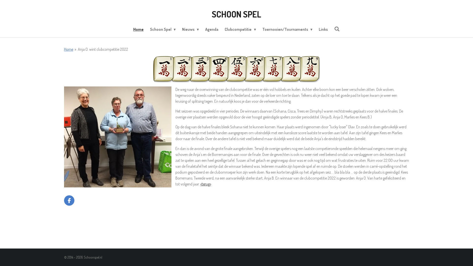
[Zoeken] (337, 29)
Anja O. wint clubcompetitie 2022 (103, 49)
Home (68, 49)
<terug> (205, 184)
